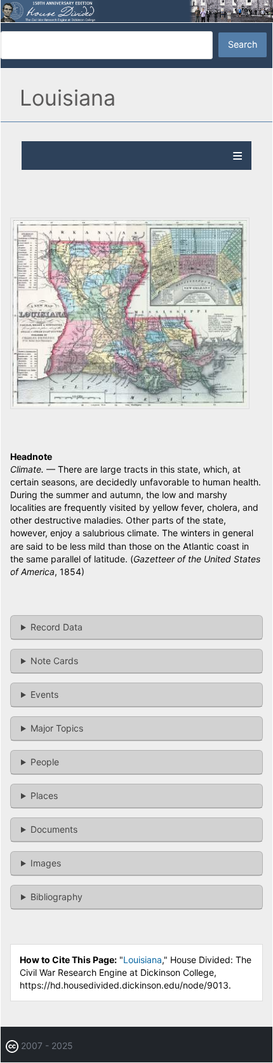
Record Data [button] (56, 627)
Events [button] (44, 694)
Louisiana (142, 959)
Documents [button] (53, 829)
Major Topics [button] (56, 728)
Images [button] (45, 863)
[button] (130, 405)
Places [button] (44, 795)
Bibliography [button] (56, 896)
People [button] (44, 761)
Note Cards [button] (54, 660)
